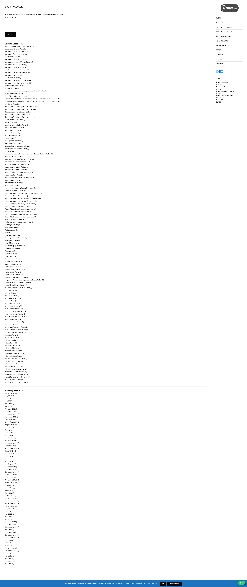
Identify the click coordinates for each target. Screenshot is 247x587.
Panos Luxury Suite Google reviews (18, 206)
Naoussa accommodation (14, 191)
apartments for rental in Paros (16, 70)
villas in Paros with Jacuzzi (15, 369)
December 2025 (11, 414)
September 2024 (11, 448)
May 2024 (8, 459)
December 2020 (11, 535)
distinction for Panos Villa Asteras (17, 114)
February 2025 (10, 441)
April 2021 (9, 530)
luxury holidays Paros (13, 175)
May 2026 (8, 401)
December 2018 (11, 551)
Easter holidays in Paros (14, 120)
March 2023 (9, 496)
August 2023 (9, 482)
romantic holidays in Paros (15, 285)
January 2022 (10, 524)
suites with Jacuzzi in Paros (15, 327)
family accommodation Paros (15, 125)
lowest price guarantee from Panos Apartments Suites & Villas (27, 154)
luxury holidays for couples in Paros (18, 172)
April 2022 (9, 517)
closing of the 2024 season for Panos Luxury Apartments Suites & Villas (31, 99)
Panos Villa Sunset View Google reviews (19, 217)
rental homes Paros (12, 272)
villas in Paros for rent (13, 366)
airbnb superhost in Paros (14, 49)
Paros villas (9, 256)
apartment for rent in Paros (15, 54)
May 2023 (8, 490)
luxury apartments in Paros (15, 170)
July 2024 (8, 454)
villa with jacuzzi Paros (13, 356)
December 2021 (11, 527)
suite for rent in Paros (13, 298)
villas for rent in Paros (13, 361)
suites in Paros (10, 324)
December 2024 (11, 443)
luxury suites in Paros (13, 183)
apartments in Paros (12, 78)
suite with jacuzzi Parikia (14, 314)
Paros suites (9, 251)
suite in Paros (10, 301)
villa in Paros (9, 343)
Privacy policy (174, 583)
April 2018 (9, 559)
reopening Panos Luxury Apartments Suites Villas (23, 280)
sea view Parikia (11, 290)
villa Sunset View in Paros (14, 353)
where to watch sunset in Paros (16, 382)
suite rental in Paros (12, 306)
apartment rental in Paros (14, 59)
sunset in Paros (10, 335)
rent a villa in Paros (12, 267)
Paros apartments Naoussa (15, 238)
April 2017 (9, 564)
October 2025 (10, 419)
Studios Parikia (222, 45)
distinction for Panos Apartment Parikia (19, 109)
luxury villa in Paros (12, 185)
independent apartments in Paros (17, 146)
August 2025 (9, 425)
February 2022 (10, 522)
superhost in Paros (12, 338)
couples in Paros (11, 104)
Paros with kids (10, 259)
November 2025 (11, 417)
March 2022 (9, 519)
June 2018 (9, 553)
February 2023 (10, 498)
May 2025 (8, 433)
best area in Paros (11, 88)
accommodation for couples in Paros (18, 46)
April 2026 (9, 404)
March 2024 (9, 464)
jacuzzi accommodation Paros (16, 149)
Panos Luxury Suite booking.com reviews (20, 204)
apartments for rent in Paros (15, 67)
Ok (163, 583)
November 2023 (11, 475)
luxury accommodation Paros (15, 164)
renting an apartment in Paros (16, 277)
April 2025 (9, 435)
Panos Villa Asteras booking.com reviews (20, 209)
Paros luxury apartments (14, 246)
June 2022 (9, 511)
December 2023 (11, 472)
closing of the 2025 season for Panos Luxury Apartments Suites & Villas (31, 101)
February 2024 (10, 467)
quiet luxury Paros (11, 264)
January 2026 (10, 412)
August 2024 (9, 451)
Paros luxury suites (12, 248)
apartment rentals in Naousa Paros (17, 62)
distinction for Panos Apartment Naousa (19, 107)
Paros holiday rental (12, 240)
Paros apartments (11, 235)
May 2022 (8, 514)
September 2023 (11, 480)
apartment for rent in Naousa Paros (18, 51)
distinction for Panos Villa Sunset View (19, 117)
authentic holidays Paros (14, 86)
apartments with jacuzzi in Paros (17, 83)
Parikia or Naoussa (12, 227)
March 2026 (9, 406)
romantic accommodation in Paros (17, 282)
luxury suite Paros (11, 180)
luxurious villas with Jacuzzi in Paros (18, 159)
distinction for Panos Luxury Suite (17, 112)
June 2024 (9, 456)
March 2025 (9, 438)
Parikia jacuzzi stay (12, 225)
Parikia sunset (10, 230)
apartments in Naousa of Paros (16, 73)
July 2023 (8, 485)
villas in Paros (10, 364)
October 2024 (10, 446)
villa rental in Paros (12, 348)
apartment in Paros (12, 57)
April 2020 (9, 540)
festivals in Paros (11, 136)
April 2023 (9, 493)
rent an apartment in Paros (15, 269)
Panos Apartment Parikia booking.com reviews (22, 198)
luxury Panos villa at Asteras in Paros (18, 177)
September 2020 (11, 538)
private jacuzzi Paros (12, 261)
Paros (7, 233)
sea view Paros (10, 293)
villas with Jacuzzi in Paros (15, 372)
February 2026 (10, 409)
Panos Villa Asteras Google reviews (18, 212)
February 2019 (10, 548)
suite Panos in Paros (12, 303)
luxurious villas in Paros (14, 156)
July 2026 (8, 396)
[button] (241, 583)
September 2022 (11, 503)
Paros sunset (9, 254)
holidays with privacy (13, 141)
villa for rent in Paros (12, 340)
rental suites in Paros (12, 275)
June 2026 (9, 398)
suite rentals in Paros (12, 309)
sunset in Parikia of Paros (14, 332)
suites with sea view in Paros (15, 330)
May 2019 (8, 543)
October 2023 (10, 477)
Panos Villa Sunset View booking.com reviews (21, 214)
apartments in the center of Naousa (18, 80)
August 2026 (9, 393)
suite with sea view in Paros (15, 317)
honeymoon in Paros (12, 143)
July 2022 (8, 509)
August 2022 (9, 506)
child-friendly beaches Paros (15, 96)
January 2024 (10, 469)
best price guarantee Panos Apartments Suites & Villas (25, 91)
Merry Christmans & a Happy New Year (19, 188)
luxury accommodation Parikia (16, 162)
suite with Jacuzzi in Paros (14, 311)
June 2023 (9, 488)
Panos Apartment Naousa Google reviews (20, 196)
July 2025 (8, 427)
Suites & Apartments (12, 319)
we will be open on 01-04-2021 (16, 377)
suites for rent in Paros (13, 322)
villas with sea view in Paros (15, 374)
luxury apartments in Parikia (15, 167)
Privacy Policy (222, 59)
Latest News (221, 55)
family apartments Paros (14, 128)
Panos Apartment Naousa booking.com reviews (22, 193)
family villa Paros (11, 133)
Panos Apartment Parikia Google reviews (20, 201)
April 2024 (9, 461)
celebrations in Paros (12, 93)
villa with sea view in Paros (15, 359)
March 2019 (9, 545)
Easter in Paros (10, 122)
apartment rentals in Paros (15, 65)
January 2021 (10, 532)
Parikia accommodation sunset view (18, 222)
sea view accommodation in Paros (17, 288)
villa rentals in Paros (12, 351)
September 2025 (11, 422)
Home (218, 18)
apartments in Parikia (13, 75)
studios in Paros (11, 296)
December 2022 (11, 501)
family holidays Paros (13, 130)
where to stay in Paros (13, 380)
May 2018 (8, 556)
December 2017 (11, 561)
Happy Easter (10, 138)
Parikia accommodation (13, 219)
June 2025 (9, 430)
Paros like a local (11, 243)
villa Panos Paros (11, 345)
